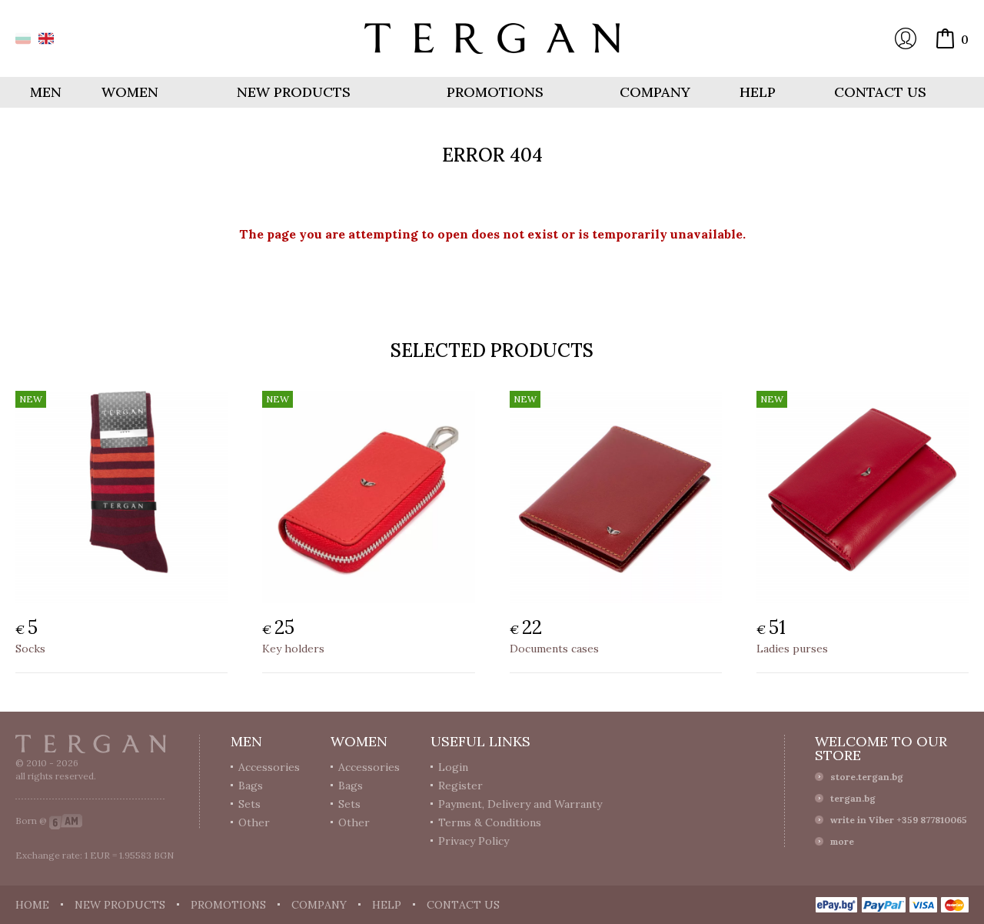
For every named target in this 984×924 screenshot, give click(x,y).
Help (758, 92)
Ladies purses (792, 648)
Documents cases (554, 648)
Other (254, 822)
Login (905, 38)
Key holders (293, 648)
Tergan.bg (90, 744)
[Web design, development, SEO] (65, 820)
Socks (30, 648)
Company (655, 92)
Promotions (495, 92)
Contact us (880, 92)
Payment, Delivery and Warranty (520, 804)
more (842, 841)
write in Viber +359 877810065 (898, 820)
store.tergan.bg (866, 776)
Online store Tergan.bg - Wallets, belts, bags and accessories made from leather (492, 38)
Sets (249, 804)
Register (460, 785)
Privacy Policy (473, 841)
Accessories (269, 767)
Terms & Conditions (489, 822)
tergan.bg (853, 798)
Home (32, 904)
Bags (250, 785)
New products (294, 92)
